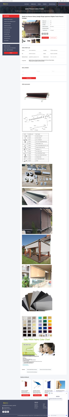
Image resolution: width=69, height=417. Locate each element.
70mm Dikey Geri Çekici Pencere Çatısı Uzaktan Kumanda (49, 391)
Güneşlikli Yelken (6, 34)
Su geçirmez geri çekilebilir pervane (9, 21)
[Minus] (66, 393)
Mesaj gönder (29, 78)
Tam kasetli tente (7, 38)
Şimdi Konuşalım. (45, 37)
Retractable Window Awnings (32, 369)
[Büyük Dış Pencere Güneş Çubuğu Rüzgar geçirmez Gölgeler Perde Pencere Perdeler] (25, 384)
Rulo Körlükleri (6, 40)
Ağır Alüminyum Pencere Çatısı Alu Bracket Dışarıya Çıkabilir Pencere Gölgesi (60, 391)
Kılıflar (44, 405)
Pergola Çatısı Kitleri (7, 36)
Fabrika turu (36, 405)
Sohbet (11, 52)
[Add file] (49, 415)
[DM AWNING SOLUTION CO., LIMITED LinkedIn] (47, 34)
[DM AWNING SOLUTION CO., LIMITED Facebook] (43, 34)
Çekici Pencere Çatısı (7, 23)
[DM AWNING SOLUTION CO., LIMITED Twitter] (60, 1)
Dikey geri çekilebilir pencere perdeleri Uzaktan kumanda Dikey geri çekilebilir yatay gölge (25, 391)
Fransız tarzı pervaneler (8, 27)
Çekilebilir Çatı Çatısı (7, 25)
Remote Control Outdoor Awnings (45, 369)
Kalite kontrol (36, 406)
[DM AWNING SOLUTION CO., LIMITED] (5, 403)
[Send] (66, 415)
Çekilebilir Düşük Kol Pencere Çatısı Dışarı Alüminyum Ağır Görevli (37, 391)
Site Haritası (44, 406)
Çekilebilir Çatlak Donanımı (8, 19)
